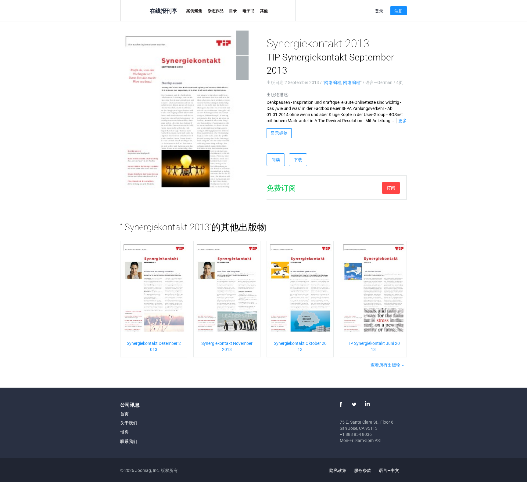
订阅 (391, 188)
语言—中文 (389, 470)
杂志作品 (216, 10)
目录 (233, 10)
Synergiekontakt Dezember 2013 (154, 346)
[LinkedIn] (367, 404)
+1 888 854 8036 (356, 434)
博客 (124, 432)
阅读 (275, 159)
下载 (298, 159)
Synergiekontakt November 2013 (227, 346)
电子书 (248, 10)
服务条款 (362, 470)
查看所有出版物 (385, 365)
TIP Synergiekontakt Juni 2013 (373, 346)
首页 (124, 414)
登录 (379, 11)
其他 (264, 10)
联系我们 (128, 441)
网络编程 (332, 82)
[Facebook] (341, 404)
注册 (398, 11)
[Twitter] (354, 404)
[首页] (131, 10)
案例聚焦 (194, 10)
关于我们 (128, 423)
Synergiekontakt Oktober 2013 (300, 346)
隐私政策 (337, 470)
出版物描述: (278, 94)
